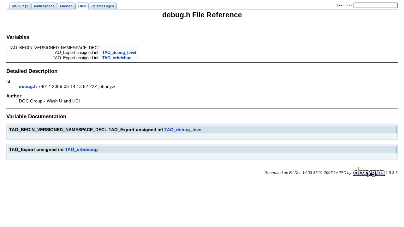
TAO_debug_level (119, 52)
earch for (345, 5)
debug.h (28, 86)
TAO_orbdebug (117, 57)
